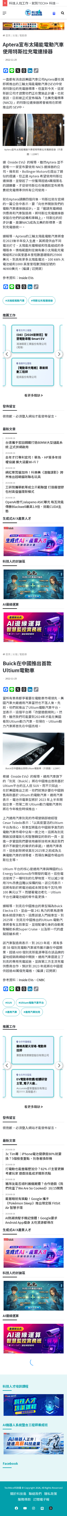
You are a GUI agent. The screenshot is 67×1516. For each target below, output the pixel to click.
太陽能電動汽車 (15, 300)
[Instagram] (33, 1508)
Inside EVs (26, 277)
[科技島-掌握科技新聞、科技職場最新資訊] (34, 12)
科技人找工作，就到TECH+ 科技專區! (36, 3)
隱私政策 (50, 1493)
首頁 (8, 35)
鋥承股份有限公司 (26, 376)
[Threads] (50, 1508)
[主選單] (4, 14)
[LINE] (42, 1508)
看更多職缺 (32, 395)
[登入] (54, 14)
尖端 (15, 35)
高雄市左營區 (24, 363)
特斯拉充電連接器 (43, 300)
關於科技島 (18, 1493)
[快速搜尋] (62, 14)
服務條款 (24, 1499)
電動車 (23, 35)
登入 (25, 416)
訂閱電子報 (41, 1499)
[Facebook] (16, 1508)
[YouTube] (25, 1508)
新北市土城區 (24, 330)
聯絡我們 (35, 1493)
